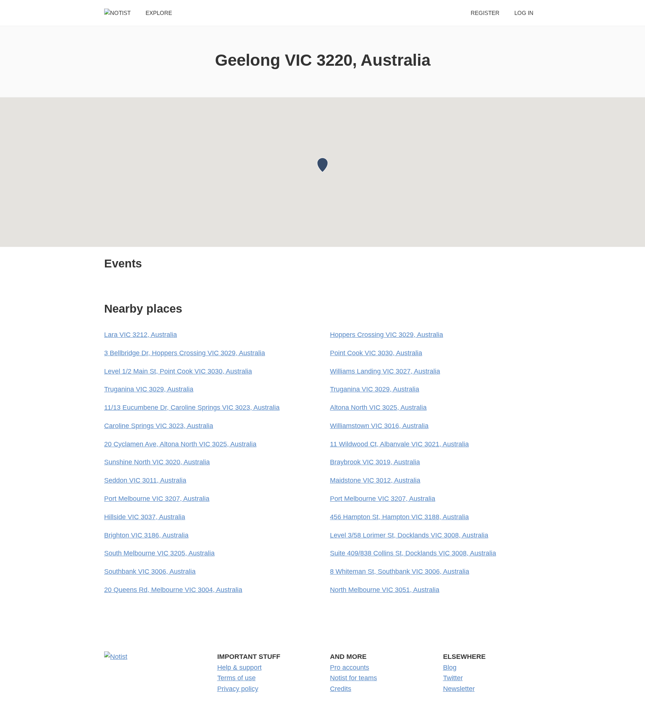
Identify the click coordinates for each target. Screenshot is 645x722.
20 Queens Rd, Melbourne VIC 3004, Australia (173, 590)
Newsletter (459, 688)
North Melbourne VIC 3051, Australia (384, 590)
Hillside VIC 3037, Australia (144, 517)
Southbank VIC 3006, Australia (150, 571)
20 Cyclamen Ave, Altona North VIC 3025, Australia (180, 444)
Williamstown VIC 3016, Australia (379, 426)
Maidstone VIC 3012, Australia (375, 480)
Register (485, 13)
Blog (450, 667)
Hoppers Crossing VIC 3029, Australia (386, 334)
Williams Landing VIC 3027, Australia (385, 371)
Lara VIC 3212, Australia (140, 334)
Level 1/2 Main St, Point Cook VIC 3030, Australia (178, 371)
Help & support (239, 667)
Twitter (453, 678)
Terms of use (236, 678)
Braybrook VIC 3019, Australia (375, 462)
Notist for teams (353, 678)
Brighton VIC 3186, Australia (146, 535)
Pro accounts (349, 667)
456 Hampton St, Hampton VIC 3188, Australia (399, 517)
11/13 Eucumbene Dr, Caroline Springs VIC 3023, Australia (192, 407)
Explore (159, 13)
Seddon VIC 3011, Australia (145, 480)
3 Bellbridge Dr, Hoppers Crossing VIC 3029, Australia (184, 353)
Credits (340, 688)
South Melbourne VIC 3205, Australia (159, 553)
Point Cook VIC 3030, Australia (376, 353)
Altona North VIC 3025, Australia (378, 407)
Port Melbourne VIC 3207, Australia (156, 498)
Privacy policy (237, 688)
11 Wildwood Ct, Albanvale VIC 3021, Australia (399, 444)
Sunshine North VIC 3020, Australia (157, 462)
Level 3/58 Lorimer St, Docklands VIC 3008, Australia (409, 535)
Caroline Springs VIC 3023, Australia (158, 426)
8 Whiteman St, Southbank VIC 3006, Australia (399, 571)
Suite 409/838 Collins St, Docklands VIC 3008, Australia (413, 553)
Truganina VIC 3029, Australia (148, 389)
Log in (523, 13)
